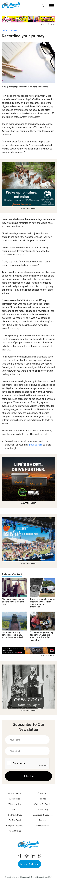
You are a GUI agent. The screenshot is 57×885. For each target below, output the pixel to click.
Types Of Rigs (14, 830)
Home (4, 29)
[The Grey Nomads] (11, 5)
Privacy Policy (42, 825)
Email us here (35, 444)
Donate (42, 820)
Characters (42, 793)
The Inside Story (14, 814)
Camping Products (14, 825)
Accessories (14, 798)
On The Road (14, 820)
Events (15, 809)
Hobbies (13, 29)
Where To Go (14, 803)
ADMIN (48, 877)
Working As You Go (42, 803)
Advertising (42, 809)
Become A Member (29, 863)
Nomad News (14, 793)
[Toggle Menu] (51, 5)
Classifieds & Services (42, 814)
